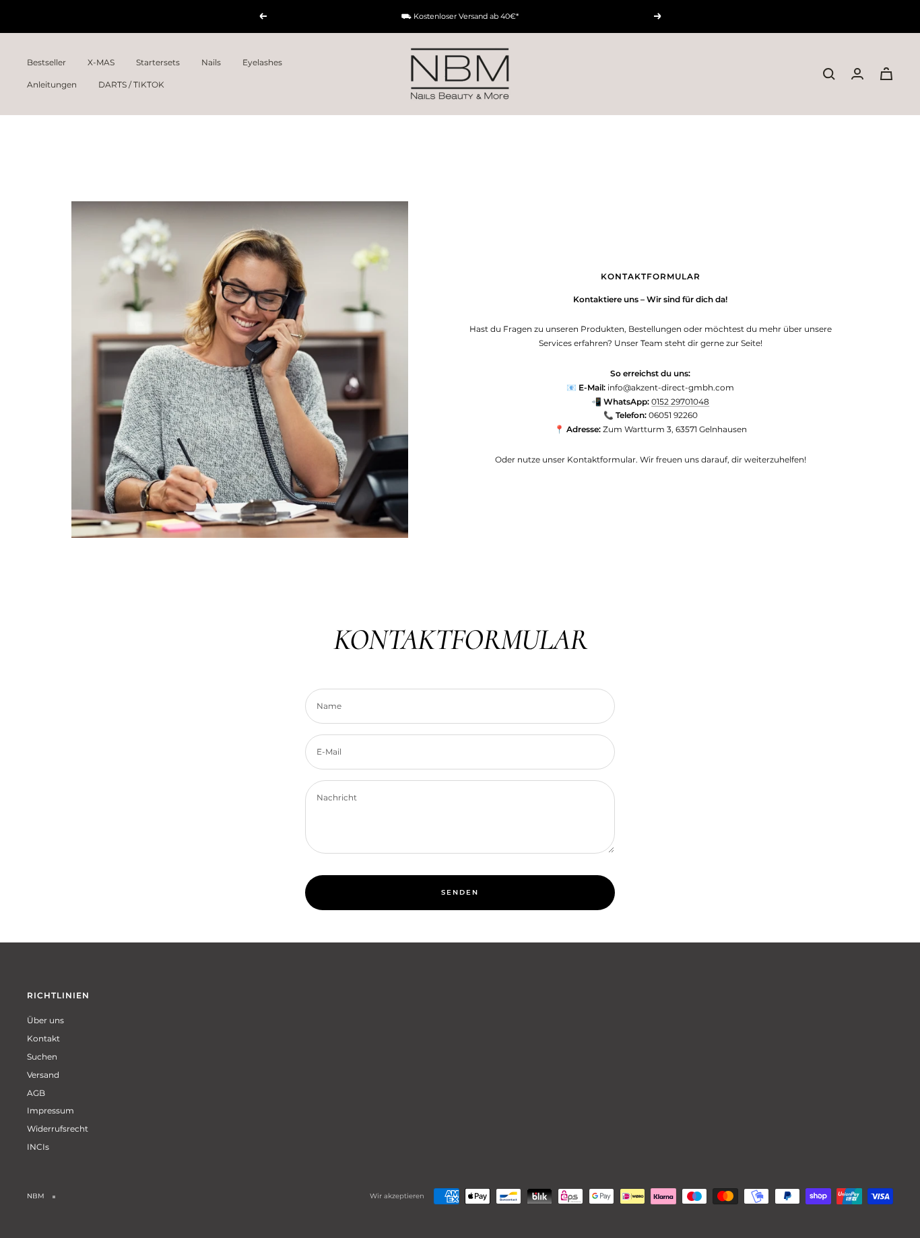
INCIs (38, 1147)
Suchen (42, 1057)
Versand (43, 1075)
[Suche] (829, 74)
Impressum (50, 1110)
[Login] (857, 73)
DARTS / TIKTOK (131, 84)
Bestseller (46, 62)
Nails (211, 62)
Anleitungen (52, 84)
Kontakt (43, 1038)
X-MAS (101, 62)
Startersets (158, 62)
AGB (36, 1093)
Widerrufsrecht (57, 1129)
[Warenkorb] (886, 73)
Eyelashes (262, 62)
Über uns (45, 1020)
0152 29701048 (680, 402)
